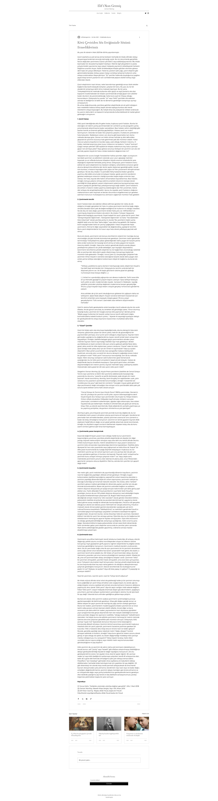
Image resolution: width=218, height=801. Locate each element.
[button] (147, 25)
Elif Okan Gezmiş (109, 6)
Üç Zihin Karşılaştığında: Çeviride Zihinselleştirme (81, 734)
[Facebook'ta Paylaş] (78, 699)
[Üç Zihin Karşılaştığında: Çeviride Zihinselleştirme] (81, 724)
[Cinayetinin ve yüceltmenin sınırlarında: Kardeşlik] (136, 724)
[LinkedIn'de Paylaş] (86, 699)
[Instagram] (148, 13)
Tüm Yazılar (72, 25)
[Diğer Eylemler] (139, 37)
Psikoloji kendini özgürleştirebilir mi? (109, 734)
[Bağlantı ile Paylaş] (91, 699)
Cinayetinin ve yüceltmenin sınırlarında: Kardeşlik (134, 734)
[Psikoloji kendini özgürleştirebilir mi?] (109, 724)
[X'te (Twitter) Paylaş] (82, 699)
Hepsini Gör (145, 713)
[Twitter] (145, 13)
